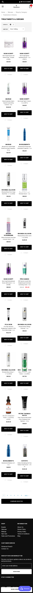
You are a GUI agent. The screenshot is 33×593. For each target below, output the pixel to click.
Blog (18, 536)
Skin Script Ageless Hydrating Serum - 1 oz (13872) (24, 57)
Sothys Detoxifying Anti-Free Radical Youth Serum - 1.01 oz (25, 464)
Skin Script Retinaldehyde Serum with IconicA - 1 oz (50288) (8, 283)
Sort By (5, 29)
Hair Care (4, 534)
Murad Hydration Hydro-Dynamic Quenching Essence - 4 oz (8, 103)
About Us (20, 527)
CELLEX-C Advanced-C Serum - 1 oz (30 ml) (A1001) (8, 417)
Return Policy (21, 529)
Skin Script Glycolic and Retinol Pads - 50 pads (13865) (8, 57)
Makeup (3, 531)
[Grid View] (10, 24)
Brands (3, 527)
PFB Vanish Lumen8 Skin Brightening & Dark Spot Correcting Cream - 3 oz (24, 283)
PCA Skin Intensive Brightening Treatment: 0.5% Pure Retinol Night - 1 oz (8, 328)
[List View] (13, 24)
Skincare (10, 12)
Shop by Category (21, 12)
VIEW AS (5, 24)
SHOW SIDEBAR (15, 589)
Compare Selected (16, 501)
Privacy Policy (21, 531)
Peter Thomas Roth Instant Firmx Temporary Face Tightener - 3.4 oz (24, 419)
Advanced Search (6, 546)
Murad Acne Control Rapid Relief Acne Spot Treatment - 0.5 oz (8, 148)
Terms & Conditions (23, 534)
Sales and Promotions (8, 536)
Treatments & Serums (10, 15)
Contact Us (4, 548)
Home (3, 12)
